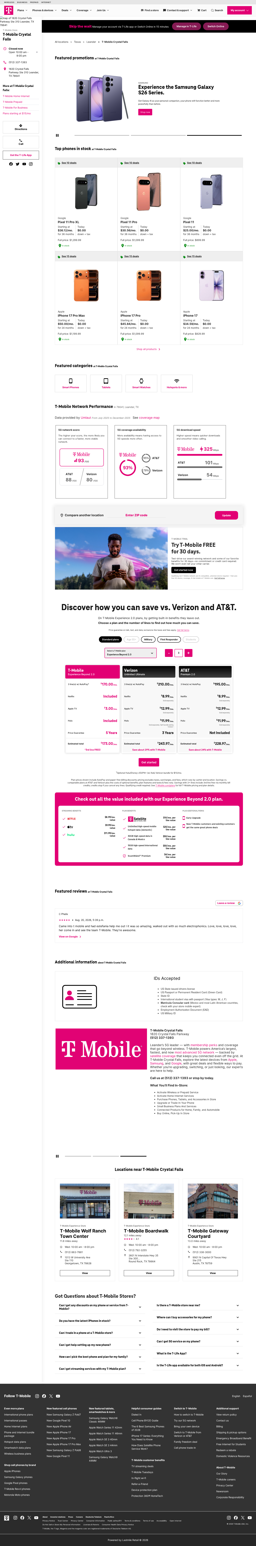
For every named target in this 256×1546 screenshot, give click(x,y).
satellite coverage (163, 1056)
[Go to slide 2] (132, 136)
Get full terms (143, 114)
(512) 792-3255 (138, 1250)
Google (176, 1063)
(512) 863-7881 (74, 1252)
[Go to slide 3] (188, 136)
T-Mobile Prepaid (12, 101)
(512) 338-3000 (202, 1252)
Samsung (156, 1063)
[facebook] (11, 164)
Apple (232, 1059)
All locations (61, 41)
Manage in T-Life (186, 26)
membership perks (204, 1045)
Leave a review (226, 902)
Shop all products (149, 349)
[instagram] (31, 164)
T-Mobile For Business (15, 107)
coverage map (149, 417)
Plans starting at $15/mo (17, 113)
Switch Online (216, 26)
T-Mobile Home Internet (16, 96)
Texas (77, 41)
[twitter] (17, 164)
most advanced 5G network (194, 1052)
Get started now (183, 569)
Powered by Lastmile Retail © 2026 (128, 1539)
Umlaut (86, 417)
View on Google (70, 937)
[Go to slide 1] (75, 136)
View (85, 1273)
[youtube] (24, 164)
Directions (21, 127)
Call (21, 142)
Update (226, 515)
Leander (91, 41)
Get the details (148, 102)
